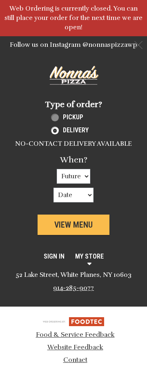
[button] (73, 75)
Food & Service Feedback (75, 335)
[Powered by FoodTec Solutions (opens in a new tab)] (73, 321)
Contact (75, 360)
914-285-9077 (73, 288)
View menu (73, 225)
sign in (54, 256)
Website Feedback (75, 347)
